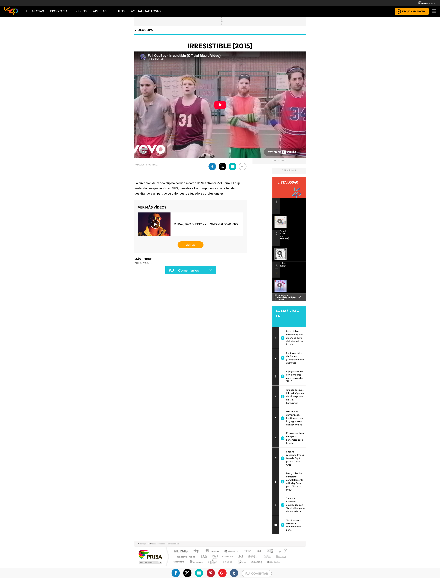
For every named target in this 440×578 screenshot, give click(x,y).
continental (240, 556)
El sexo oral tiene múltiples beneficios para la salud (295, 438)
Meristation (272, 566)
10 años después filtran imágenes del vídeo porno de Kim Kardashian (295, 396)
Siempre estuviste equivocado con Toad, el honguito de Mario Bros (295, 505)
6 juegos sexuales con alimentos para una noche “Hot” (295, 376)
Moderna (195, 566)
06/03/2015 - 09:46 (146, 164)
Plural (212, 566)
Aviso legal (142, 544)
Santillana (213, 551)
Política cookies (173, 544)
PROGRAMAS (59, 11)
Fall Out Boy (141, 263)
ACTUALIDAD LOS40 (146, 11)
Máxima (250, 556)
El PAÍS (181, 551)
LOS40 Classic (260, 556)
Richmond (178, 566)
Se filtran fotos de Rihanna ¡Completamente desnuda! (295, 357)
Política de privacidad (156, 544)
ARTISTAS (100, 11)
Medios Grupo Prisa (150, 562)
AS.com (258, 551)
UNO (204, 556)
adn (269, 551)
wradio (214, 556)
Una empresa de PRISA (150, 554)
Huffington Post (185, 556)
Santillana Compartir (231, 551)
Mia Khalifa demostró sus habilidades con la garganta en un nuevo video (294, 418)
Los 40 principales (197, 551)
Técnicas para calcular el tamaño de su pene (293, 524)
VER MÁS (190, 244)
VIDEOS (81, 11)
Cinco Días (227, 556)
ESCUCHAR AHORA (414, 11)
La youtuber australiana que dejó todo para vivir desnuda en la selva (295, 338)
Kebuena (283, 556)
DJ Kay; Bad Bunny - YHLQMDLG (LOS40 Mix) (206, 224)
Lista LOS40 (35, 11)
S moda (241, 566)
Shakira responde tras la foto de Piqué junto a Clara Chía (295, 458)
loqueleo (255, 566)
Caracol (282, 551)
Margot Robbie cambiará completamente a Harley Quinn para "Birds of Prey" (294, 481)
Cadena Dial (270, 556)
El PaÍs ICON (227, 566)
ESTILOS (119, 11)
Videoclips (143, 30)
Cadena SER (247, 551)
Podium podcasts (178, 561)
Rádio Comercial (287, 566)
